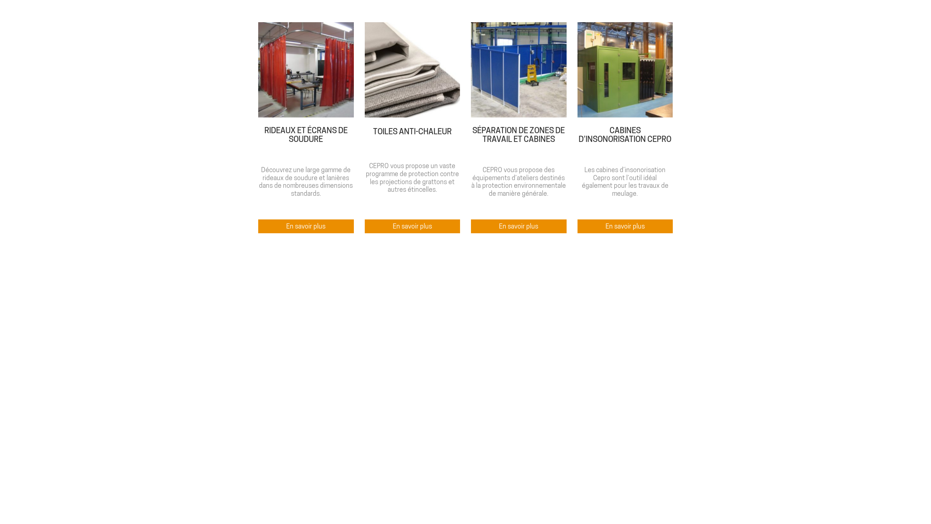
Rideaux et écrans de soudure (306, 134)
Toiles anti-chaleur (412, 131)
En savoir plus (305, 226)
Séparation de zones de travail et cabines (518, 134)
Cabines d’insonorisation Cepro (625, 134)
